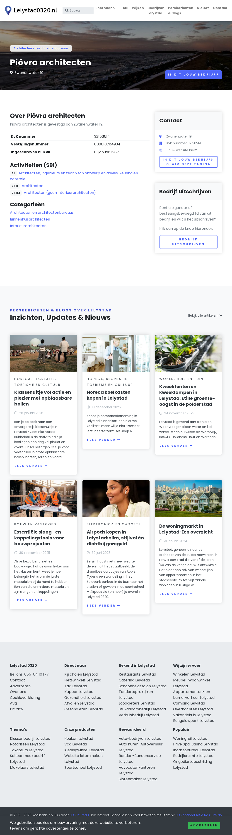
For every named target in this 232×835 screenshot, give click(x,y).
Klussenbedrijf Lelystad (30, 738)
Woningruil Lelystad (190, 738)
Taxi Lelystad (75, 686)
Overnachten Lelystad (193, 709)
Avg (13, 703)
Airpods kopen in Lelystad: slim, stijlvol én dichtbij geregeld (115, 538)
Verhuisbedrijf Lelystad (139, 715)
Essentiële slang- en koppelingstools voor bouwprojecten (39, 538)
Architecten (32, 185)
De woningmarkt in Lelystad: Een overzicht (186, 529)
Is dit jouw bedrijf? (193, 74)
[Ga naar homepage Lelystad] (30, 10)
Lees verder (28, 466)
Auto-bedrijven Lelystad (140, 738)
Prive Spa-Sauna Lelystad (195, 744)
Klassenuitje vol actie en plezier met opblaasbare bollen (43, 398)
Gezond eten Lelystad (83, 709)
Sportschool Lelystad (83, 767)
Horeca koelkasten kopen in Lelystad (108, 395)
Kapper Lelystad (78, 691)
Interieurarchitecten (28, 225)
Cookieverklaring (25, 697)
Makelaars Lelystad (27, 767)
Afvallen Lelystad (79, 703)
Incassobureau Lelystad (194, 750)
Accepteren (204, 825)
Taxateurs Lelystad (27, 750)
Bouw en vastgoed (35, 524)
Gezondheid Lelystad (82, 697)
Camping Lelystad (189, 703)
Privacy (16, 709)
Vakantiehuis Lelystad (192, 715)
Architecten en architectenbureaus (41, 48)
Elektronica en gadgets (114, 524)
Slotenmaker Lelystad (138, 779)
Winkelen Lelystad (189, 674)
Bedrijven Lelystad (155, 10)
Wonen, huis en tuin (181, 379)
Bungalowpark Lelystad (193, 720)
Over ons (18, 691)
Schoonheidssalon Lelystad (143, 686)
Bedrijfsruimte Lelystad (193, 755)
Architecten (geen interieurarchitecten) (60, 192)
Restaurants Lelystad (137, 674)
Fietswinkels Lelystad (82, 680)
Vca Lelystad (75, 744)
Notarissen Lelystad (27, 744)
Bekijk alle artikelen (203, 315)
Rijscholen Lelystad (81, 674)
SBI (125, 8)
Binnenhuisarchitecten (30, 219)
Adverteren (20, 686)
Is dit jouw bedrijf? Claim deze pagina (188, 162)
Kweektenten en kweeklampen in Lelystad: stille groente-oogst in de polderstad (187, 395)
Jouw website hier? (182, 150)
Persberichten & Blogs (180, 10)
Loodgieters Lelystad (137, 703)
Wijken (138, 8)
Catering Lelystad (134, 680)
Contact (220, 8)
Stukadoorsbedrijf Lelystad (142, 709)
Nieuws (203, 8)
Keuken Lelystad (78, 738)
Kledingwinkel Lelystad (84, 750)
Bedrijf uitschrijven (188, 241)
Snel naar (103, 8)
